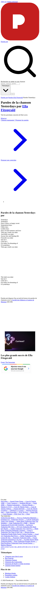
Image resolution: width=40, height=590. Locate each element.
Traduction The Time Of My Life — (17, 532)
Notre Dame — (25, 501)
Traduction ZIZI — (28, 538)
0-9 (3, 549)
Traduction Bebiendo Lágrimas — (19, 530)
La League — (24, 510)
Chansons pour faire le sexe (14, 556)
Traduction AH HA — (21, 519)
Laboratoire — (20, 505)
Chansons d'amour (11, 560)
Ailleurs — (12, 509)
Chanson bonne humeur (12, 565)
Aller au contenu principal (9, 2)
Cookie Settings (10, 577)
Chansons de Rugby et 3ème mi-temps (17, 564)
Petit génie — (8, 501)
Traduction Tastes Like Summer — (20, 520)
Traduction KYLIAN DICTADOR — (17, 525)
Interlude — (28, 509)
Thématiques (6, 86)
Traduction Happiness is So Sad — (19, 539)
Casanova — (18, 503)
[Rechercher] (12, 94)
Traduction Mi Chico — (11, 527)
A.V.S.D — (15, 507)
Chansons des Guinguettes (13, 562)
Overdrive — (8, 510)
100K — (5, 503)
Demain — (12, 514)
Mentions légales (10, 573)
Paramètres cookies (11, 575)
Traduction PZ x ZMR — (24, 523)
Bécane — (31, 503)
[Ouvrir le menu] (14, 94)
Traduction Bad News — (14, 536)
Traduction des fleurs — (11, 518)
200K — (6, 505)
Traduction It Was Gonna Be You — (18, 537)
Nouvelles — (16, 512)
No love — (28, 512)
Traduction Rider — (9, 541)
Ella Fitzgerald (14, 108)
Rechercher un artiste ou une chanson (13, 81)
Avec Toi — (24, 514)
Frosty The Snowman (8, 362)
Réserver (4, 118)
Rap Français (9, 558)
